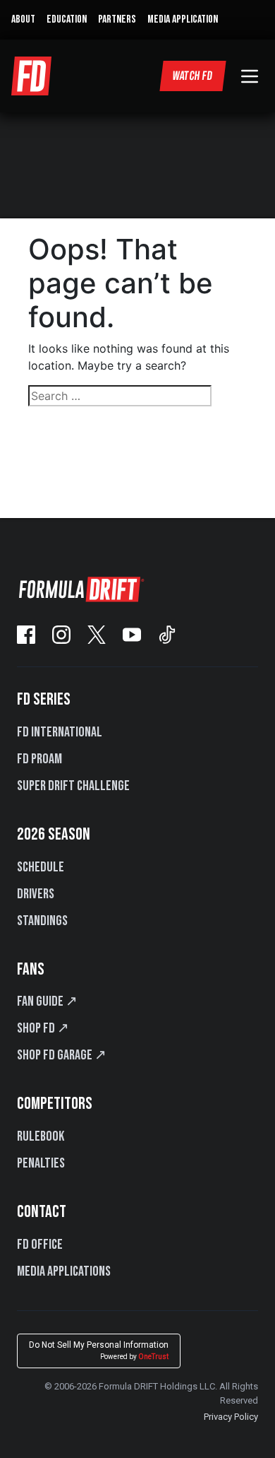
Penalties (41, 1163)
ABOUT (23, 19)
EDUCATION (67, 19)
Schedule (40, 867)
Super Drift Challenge (73, 785)
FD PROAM (39, 759)
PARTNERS (117, 19)
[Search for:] (137, 395)
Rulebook (40, 1136)
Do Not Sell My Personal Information (99, 1350)
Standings (42, 920)
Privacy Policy (231, 1416)
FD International (59, 732)
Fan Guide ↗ (47, 1001)
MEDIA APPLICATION (182, 19)
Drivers (35, 894)
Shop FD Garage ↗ (61, 1055)
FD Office (40, 1244)
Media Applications (64, 1271)
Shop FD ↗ (43, 1028)
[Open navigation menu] (250, 76)
